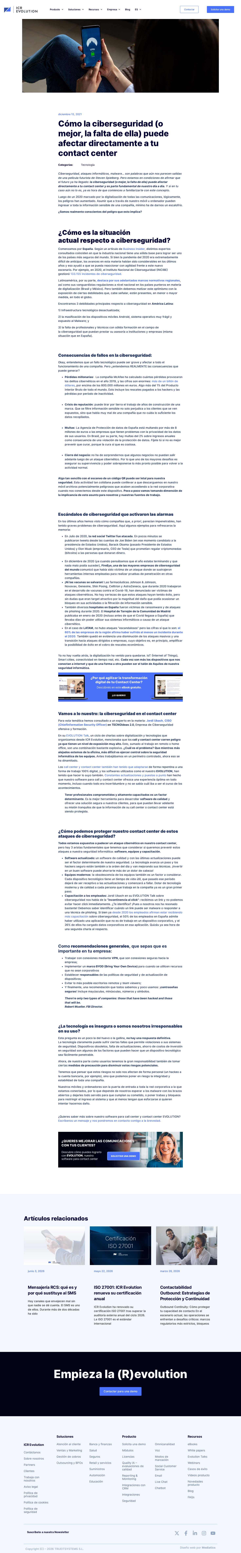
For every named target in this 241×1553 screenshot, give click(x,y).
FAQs (191, 1497)
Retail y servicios (100, 1462)
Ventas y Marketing (69, 1450)
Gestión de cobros (69, 1456)
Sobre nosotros (34, 1458)
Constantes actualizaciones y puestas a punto (135, 775)
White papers (196, 1450)
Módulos (127, 1450)
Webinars (194, 1462)
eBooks (192, 1444)
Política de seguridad (31, 1510)
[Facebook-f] (185, 1533)
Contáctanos (32, 1452)
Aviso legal (31, 1486)
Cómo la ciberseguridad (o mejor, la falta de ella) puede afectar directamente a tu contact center (113, 138)
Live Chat (161, 1481)
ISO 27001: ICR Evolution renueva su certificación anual (118, 1293)
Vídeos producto (199, 1475)
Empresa (112, 9)
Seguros (94, 1456)
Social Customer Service (165, 1467)
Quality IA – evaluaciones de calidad (133, 1466)
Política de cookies (36, 1502)
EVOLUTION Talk (77, 735)
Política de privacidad (31, 1494)
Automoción (97, 1475)
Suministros (97, 1469)
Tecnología (88, 164)
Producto (55, 9)
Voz (157, 1450)
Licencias (128, 1456)
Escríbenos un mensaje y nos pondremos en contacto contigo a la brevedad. (110, 1120)
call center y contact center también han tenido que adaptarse (106, 767)
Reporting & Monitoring (130, 1477)
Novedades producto (195, 1483)
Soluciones (74, 9)
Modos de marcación (162, 1458)
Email (158, 1475)
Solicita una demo (134, 1444)
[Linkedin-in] (194, 1533)
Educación (96, 1481)
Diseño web (188, 1547)
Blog (127, 9)
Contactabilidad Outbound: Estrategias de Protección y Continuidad (185, 1293)
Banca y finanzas (100, 1444)
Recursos (94, 9)
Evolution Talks (197, 1456)
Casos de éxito (197, 1469)
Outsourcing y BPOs (70, 1462)
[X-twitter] (176, 1533)
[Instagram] (203, 1533)
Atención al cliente (69, 1444)
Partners (29, 1464)
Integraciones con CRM (133, 1486)
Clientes (29, 1471)
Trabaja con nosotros (31, 1479)
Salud (93, 1450)
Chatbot (160, 1488)
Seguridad (129, 1500)
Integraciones (131, 1494)
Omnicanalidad (165, 1444)
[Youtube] (213, 1533)
